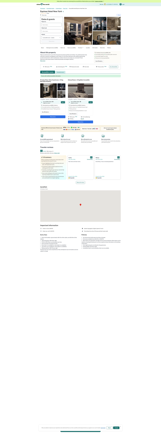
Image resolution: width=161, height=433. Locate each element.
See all (82, 118)
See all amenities (113, 66)
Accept (116, 427)
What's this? (57, 153)
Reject (109, 427)
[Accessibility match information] (52, 101)
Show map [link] (44, 15)
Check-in (43, 21)
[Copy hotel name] (63, 11)
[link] (42, 48)
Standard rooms (60, 72)
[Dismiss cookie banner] (120, 426)
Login (123, 4)
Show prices (51, 41)
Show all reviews (80, 182)
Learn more (103, 427)
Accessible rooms (47, 72)
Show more (42, 60)
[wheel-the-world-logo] (42, 4)
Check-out (44, 28)
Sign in (63, 102)
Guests (43, 34)
